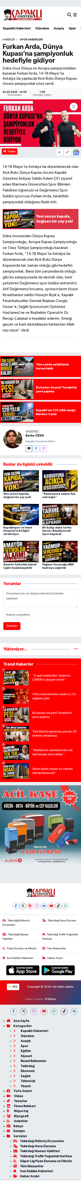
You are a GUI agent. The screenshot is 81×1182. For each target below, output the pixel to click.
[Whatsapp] (65, 906)
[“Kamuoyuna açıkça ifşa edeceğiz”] (60, 481)
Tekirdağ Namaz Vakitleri (16, 936)
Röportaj (20, 1111)
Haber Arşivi (55, 958)
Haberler (9, 39)
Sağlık (25, 1076)
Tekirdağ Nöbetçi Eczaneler (16, 922)
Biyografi (21, 1116)
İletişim (19, 1131)
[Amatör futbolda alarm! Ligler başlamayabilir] (21, 551)
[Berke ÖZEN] (12, 438)
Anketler (20, 1121)
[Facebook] (36, 448)
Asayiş (59, 28)
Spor (72, 28)
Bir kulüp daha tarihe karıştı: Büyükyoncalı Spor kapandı (57, 531)
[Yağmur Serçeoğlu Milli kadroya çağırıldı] (60, 551)
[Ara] (69, 15)
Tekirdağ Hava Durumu (62, 920)
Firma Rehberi (24, 1106)
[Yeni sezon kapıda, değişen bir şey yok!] (21, 481)
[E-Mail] (29, 448)
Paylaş (12, 151)
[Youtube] (51, 906)
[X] (23, 906)
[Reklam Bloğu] (40, 825)
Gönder (12, 626)
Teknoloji (27, 1081)
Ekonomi (27, 1071)
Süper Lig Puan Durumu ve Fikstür (46, 1161)
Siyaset (26, 1056)
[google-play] (58, 971)
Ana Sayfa (21, 1021)
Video (18, 1096)
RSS (14, 986)
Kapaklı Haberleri (17, 28)
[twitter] (23, 1011)
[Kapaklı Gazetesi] (22, 15)
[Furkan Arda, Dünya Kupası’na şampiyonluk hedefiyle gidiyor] (40, 123)
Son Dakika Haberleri (20, 958)
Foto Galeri (22, 1091)
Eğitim (25, 1051)
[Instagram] (43, 448)
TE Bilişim (50, 999)
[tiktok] (64, 1011)
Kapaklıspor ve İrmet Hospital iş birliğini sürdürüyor (17, 531)
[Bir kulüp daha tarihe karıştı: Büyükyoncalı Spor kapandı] (60, 514)
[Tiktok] (58, 906)
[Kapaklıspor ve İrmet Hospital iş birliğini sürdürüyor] (21, 514)
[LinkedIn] (44, 906)
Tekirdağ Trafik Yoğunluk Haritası (60, 936)
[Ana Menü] (75, 15)
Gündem (42, 28)
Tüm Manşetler (56, 948)
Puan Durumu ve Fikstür (22, 948)
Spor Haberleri (31, 39)
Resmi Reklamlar (33, 1061)
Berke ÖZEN (35, 435)
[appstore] (23, 971)
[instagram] (33, 1011)
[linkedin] (74, 1011)
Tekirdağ (27, 1066)
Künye (18, 1126)
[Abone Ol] (76, 152)
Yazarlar (20, 1101)
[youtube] (43, 1011)
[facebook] (13, 1011)
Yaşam (25, 1086)
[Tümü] (76, 649)
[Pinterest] (30, 906)
